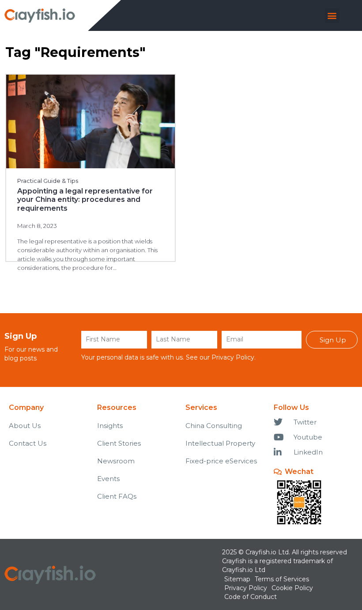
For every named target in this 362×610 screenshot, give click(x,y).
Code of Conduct (250, 597)
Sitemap (237, 579)
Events (108, 478)
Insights (110, 425)
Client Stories (119, 443)
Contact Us (27, 443)
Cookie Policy (292, 588)
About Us (25, 425)
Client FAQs (116, 496)
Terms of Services (282, 579)
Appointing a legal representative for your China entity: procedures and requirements (85, 199)
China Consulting (213, 425)
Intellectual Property (220, 443)
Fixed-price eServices (221, 461)
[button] (332, 15)
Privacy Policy (232, 357)
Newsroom (116, 461)
